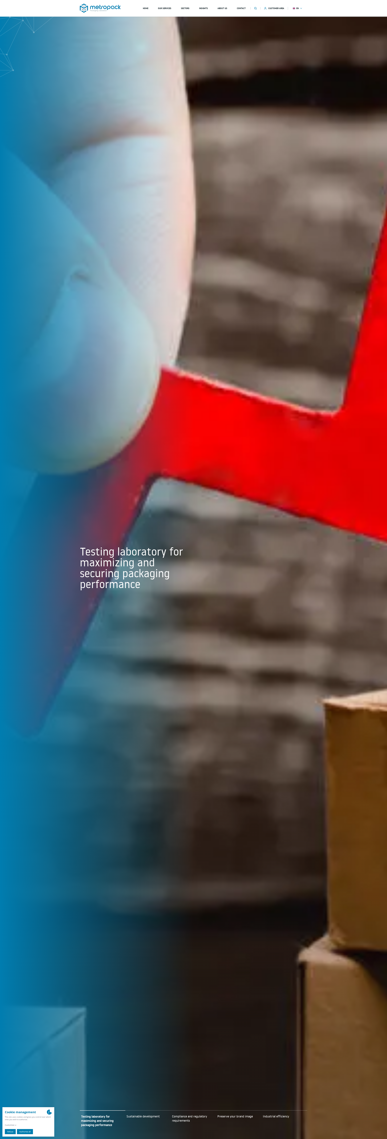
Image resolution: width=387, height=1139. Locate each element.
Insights (203, 8)
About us (222, 8)
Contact (241, 8)
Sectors (185, 8)
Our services (164, 8)
